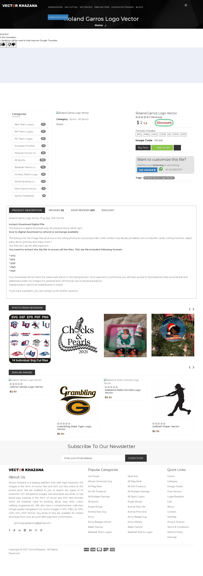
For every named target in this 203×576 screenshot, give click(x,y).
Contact (171, 511)
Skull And (133, 476)
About (170, 506)
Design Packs (55, 7)
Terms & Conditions (178, 527)
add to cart (163, 147)
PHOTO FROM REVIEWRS (27, 307)
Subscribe (136, 458)
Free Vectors (101, 7)
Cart (169, 501)
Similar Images (22, 372)
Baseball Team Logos (100, 532)
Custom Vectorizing (122, 7)
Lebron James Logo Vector (26, 386)
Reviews (56, 210)
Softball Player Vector (165, 426)
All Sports (83, 119)
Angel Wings (135, 501)
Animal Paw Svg (97, 511)
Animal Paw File (136, 506)
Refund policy (175, 532)
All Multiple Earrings (138, 491)
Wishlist (37, 381)
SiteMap (172, 516)
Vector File (86, 7)
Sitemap (172, 537)
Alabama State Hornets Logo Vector (123, 391)
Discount (108, 210)
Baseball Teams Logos (140, 532)
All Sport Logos (136, 496)
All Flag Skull (134, 481)
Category (172, 481)
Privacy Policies (175, 522)
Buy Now (143, 147)
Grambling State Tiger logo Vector (74, 428)
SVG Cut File (71, 7)
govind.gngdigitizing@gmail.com (32, 523)
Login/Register (175, 496)
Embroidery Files (58, 17)
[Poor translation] (12, 45)
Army (91, 516)
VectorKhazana (37, 549)
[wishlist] (177, 147)
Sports (72, 119)
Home (99, 25)
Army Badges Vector (99, 522)
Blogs (139, 7)
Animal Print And (137, 511)
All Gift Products (137, 486)
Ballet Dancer (95, 527)
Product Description (27, 210)
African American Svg (100, 481)
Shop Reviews (83, 210)
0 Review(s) (155, 117)
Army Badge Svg (137, 516)
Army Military (135, 522)
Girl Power (93, 476)
